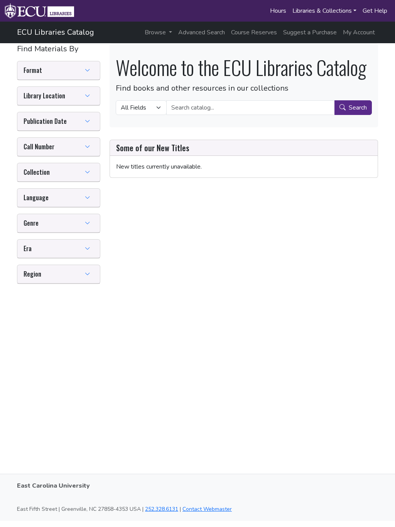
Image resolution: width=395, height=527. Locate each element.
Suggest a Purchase (310, 32)
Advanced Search (201, 32)
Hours (278, 11)
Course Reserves (254, 32)
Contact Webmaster (207, 509)
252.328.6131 (161, 509)
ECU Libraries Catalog (55, 32)
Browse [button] (156, 32)
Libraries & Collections (322, 11)
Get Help (375, 11)
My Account (359, 32)
